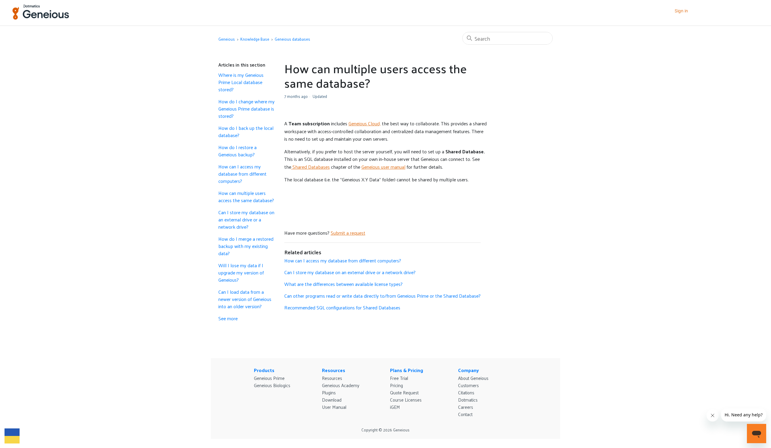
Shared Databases (310, 166)
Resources (333, 370)
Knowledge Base (254, 39)
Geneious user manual (383, 166)
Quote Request (404, 392)
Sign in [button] (681, 10)
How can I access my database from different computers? (242, 174)
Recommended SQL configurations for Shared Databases (342, 307)
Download (332, 400)
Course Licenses (406, 400)
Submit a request (348, 232)
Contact (465, 414)
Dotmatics (468, 400)
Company (468, 370)
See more (228, 318)
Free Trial (399, 378)
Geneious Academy (340, 385)
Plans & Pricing (406, 370)
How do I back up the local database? (245, 131)
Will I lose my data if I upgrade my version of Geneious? (241, 273)
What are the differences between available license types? (343, 284)
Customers (468, 385)
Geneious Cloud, (364, 123)
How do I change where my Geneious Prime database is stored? (246, 109)
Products (264, 370)
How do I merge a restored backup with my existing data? (245, 246)
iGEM (395, 407)
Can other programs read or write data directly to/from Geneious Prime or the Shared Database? (382, 295)
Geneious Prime (269, 378)
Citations (466, 392)
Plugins (329, 392)
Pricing (396, 385)
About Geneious (473, 378)
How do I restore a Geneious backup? (237, 151)
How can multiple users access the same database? (246, 197)
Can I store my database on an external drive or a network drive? (246, 219)
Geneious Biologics (272, 385)
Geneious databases (292, 39)
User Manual (334, 407)
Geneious (226, 39)
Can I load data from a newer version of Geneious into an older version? (244, 299)
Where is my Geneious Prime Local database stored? (241, 82)
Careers (465, 407)
